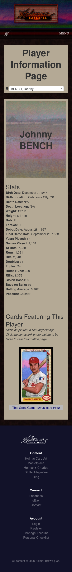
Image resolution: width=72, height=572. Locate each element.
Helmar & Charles (36, 467)
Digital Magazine (36, 472)
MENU (64, 33)
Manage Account (36, 533)
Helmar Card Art (36, 458)
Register (36, 528)
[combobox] (36, 88)
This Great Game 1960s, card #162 (36, 407)
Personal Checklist (36, 537)
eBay (36, 500)
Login (36, 523)
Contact (36, 505)
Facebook (36, 495)
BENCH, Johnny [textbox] (22, 89)
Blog (36, 477)
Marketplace (36, 463)
